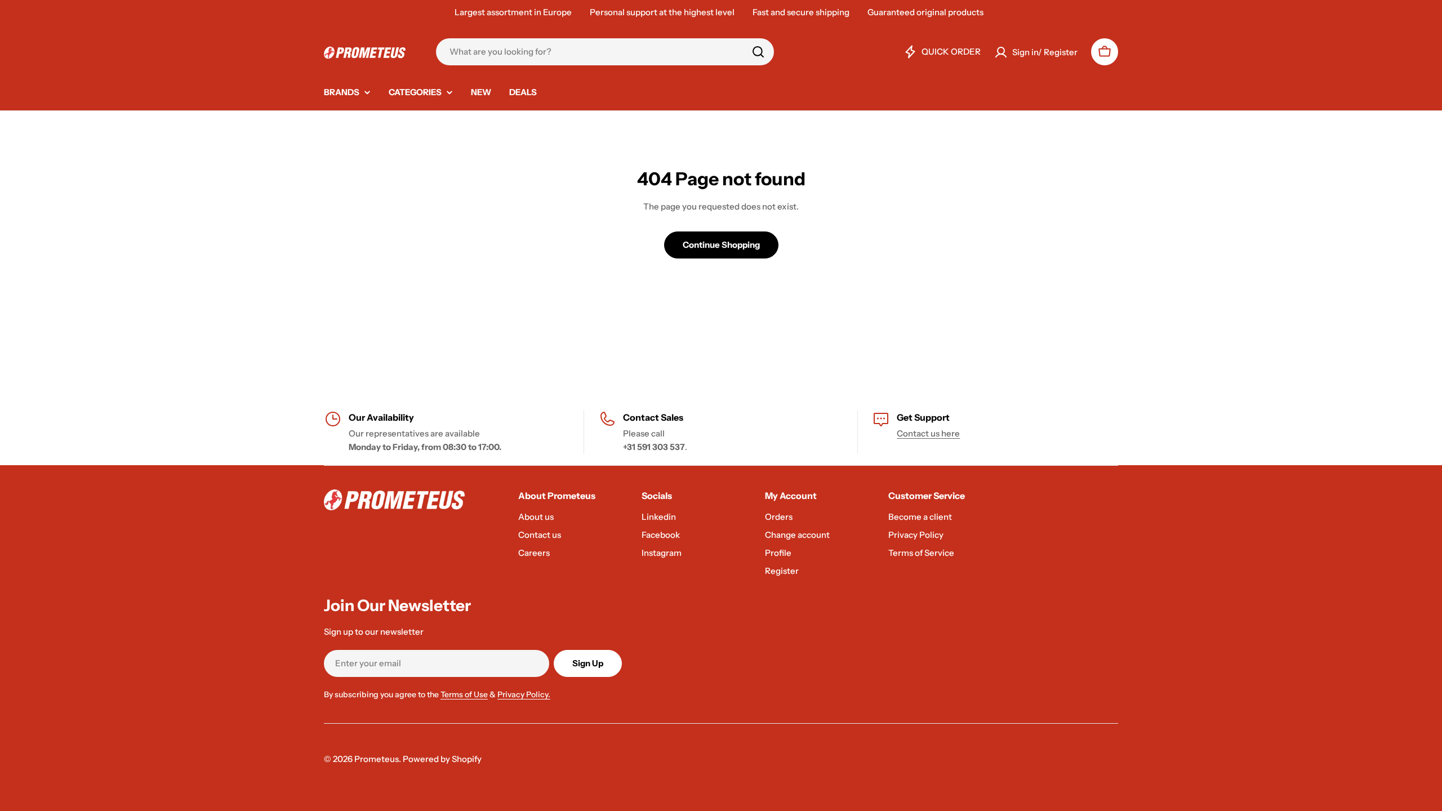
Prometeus (376, 759)
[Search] (758, 52)
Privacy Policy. (523, 694)
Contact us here (928, 433)
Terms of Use (464, 694)
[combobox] (605, 51)
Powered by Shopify (442, 759)
